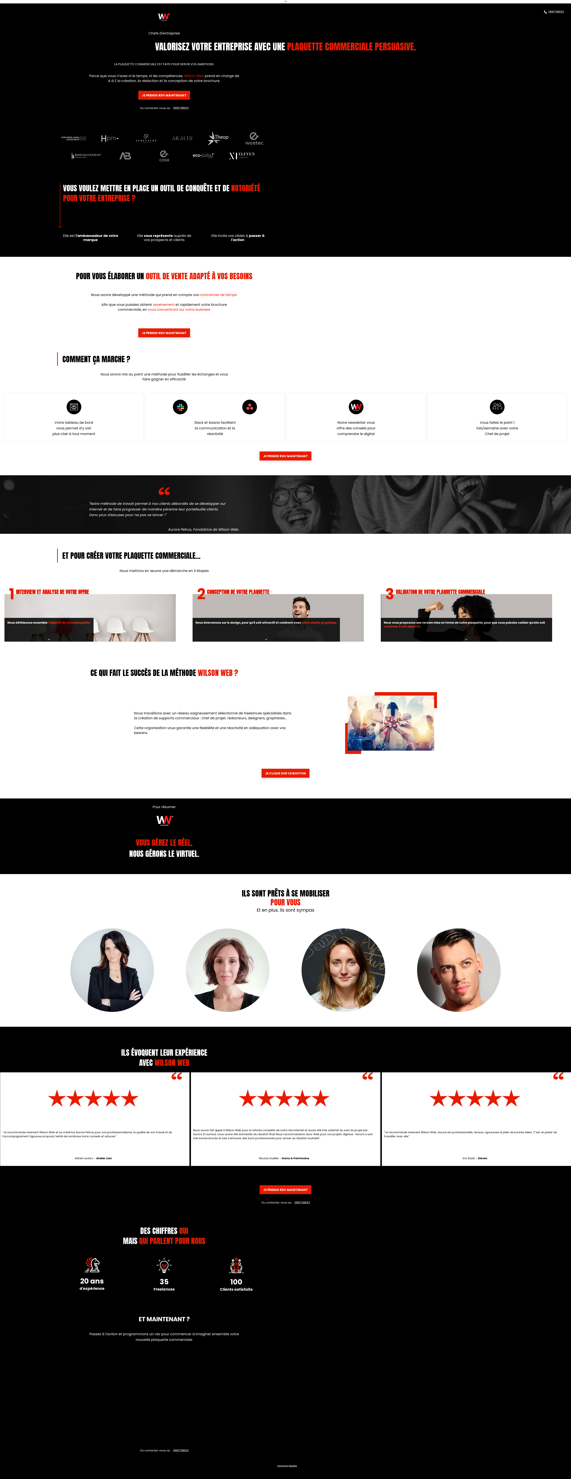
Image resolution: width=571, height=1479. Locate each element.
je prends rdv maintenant (164, 95)
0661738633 (556, 12)
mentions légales (287, 1466)
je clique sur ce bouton (285, 773)
